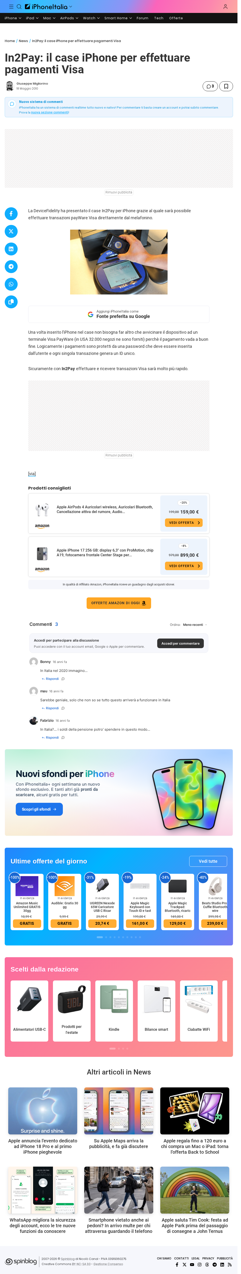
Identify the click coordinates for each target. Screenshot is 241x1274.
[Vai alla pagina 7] (127, 937)
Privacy (208, 1258)
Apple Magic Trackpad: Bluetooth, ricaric (177, 907)
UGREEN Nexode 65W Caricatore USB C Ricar (102, 907)
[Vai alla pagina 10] (140, 937)
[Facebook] (177, 1264)
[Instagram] (200, 1264)
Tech (159, 18)
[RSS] (230, 1264)
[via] (32, 473)
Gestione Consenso (108, 1264)
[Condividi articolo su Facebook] (11, 213)
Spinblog (68, 1259)
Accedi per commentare (180, 643)
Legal (196, 1258)
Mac (47, 18)
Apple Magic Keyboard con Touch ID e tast (140, 907)
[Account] (225, 6)
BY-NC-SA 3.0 (81, 1264)
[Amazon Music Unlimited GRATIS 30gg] (27, 886)
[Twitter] (184, 1264)
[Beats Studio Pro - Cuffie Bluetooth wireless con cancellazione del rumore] (215, 886)
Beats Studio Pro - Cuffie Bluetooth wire (215, 907)
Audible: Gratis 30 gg (64, 905)
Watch (89, 18)
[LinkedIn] (222, 1264)
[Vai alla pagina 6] (123, 937)
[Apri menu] (70, 6)
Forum (143, 18)
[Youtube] (192, 1264)
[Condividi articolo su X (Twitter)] (11, 231)
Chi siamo (164, 1258)
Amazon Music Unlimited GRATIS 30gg (27, 907)
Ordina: (175, 625)
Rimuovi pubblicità (118, 192)
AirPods (67, 18)
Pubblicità (225, 1258)
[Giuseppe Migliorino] (10, 86)
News (23, 41)
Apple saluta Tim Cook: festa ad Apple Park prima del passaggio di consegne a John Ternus (195, 1225)
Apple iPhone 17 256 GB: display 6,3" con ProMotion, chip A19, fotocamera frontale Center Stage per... (105, 552)
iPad (30, 18)
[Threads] (207, 1264)
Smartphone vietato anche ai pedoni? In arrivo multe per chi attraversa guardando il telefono (118, 1225)
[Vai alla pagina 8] (132, 937)
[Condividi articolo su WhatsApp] (11, 284)
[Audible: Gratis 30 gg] (65, 886)
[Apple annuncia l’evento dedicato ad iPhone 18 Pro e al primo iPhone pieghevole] (42, 1110)
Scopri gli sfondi (36, 809)
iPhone (11, 18)
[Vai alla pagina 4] (115, 937)
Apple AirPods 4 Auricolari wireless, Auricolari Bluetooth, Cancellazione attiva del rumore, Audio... (105, 509)
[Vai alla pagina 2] (106, 937)
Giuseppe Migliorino (32, 83)
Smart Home (116, 18)
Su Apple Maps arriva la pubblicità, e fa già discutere (118, 1143)
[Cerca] (19, 7)
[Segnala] (63, 679)
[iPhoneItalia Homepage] (46, 6)
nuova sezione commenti (49, 112)
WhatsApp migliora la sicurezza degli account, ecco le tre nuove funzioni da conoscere (43, 1225)
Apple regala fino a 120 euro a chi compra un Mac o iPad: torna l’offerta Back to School (195, 1146)
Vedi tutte (208, 861)
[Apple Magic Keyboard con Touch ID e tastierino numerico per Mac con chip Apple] (140, 886)
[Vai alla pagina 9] (136, 937)
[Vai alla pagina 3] (110, 937)
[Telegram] (215, 1264)
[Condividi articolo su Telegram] (11, 266)
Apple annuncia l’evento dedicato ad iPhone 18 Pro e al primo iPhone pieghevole (42, 1146)
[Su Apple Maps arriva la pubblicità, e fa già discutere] (118, 1110)
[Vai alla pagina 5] (119, 937)
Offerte (176, 18)
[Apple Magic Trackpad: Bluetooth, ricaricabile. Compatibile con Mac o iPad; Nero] (178, 886)
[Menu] (11, 7)
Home (10, 41)
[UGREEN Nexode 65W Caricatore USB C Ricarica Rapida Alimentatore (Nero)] (102, 886)
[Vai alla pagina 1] (100, 937)
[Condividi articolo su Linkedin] (11, 249)
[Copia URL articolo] (11, 301)
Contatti (181, 1258)
